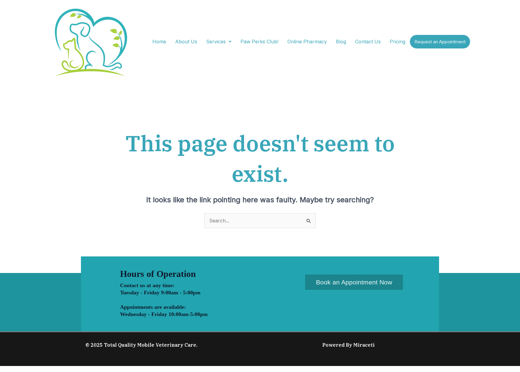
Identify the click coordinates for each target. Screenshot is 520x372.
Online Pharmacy (307, 42)
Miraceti (364, 345)
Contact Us (368, 42)
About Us (186, 42)
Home (159, 42)
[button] (219, 41)
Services (216, 42)
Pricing (397, 42)
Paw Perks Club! (259, 42)
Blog (341, 42)
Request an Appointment (440, 42)
